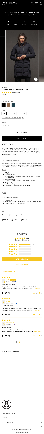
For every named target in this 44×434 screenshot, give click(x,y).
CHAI (9, 105)
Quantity (5, 122)
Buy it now (22, 138)
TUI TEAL (14, 105)
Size (3, 110)
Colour (7, 101)
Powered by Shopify (22, 432)
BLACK (4, 105)
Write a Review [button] (22, 259)
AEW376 (8, 167)
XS (4, 113)
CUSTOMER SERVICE (9, 413)
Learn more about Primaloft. (11, 160)
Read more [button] (37, 289)
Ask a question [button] (22, 264)
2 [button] (19, 342)
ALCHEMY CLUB (7, 422)
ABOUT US (5, 418)
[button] (7, 92)
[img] (6, 277)
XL (24, 113)
